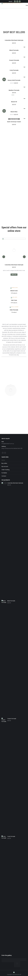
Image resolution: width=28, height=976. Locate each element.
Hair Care (14, 301)
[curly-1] (17, 964)
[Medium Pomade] (5, 960)
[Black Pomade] (5, 961)
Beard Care (14, 292)
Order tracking (5, 469)
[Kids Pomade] (5, 958)
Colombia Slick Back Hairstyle (14, 40)
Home (3, 460)
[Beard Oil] (23, 958)
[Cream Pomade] (23, 960)
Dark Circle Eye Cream (14, 122)
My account (5, 466)
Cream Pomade (14, 60)
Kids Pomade (14, 311)
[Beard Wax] (17, 958)
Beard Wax (14, 112)
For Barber (4, 473)
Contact (4, 476)
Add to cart (14, 274)
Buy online (4, 463)
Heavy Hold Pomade (14, 80)
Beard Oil (14, 102)
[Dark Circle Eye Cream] (11, 958)
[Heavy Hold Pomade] (11, 960)
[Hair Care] (11, 961)
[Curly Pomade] (17, 960)
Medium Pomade (14, 90)
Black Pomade (14, 50)
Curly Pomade (14, 70)
